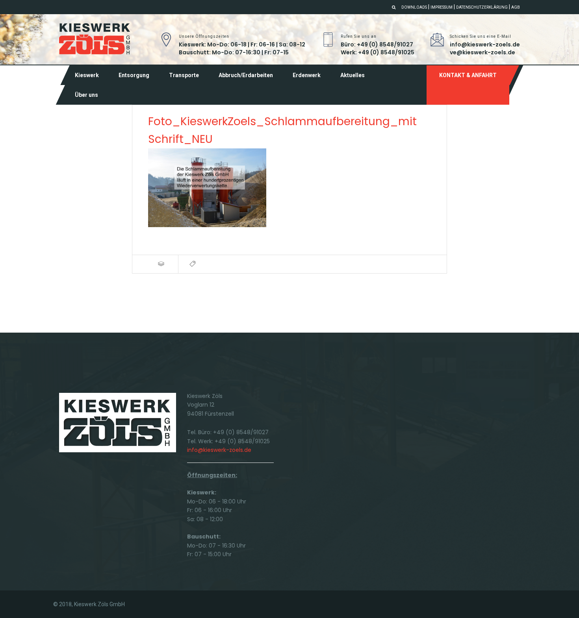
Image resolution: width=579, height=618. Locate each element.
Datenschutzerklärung (482, 7)
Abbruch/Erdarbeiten (246, 75)
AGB (515, 7)
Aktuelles (352, 75)
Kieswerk (87, 75)
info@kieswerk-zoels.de (485, 44)
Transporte (184, 75)
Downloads (414, 7)
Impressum (442, 7)
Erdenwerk (307, 75)
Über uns (86, 95)
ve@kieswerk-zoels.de (482, 52)
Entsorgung (134, 75)
